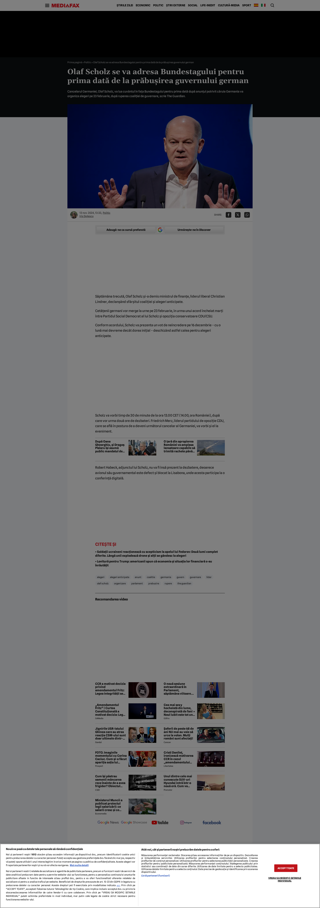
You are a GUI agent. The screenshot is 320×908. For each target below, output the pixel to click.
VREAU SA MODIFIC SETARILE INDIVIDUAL (284, 879)
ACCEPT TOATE (286, 868)
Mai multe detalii (79, 865)
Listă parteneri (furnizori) (155, 875)
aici (118, 885)
